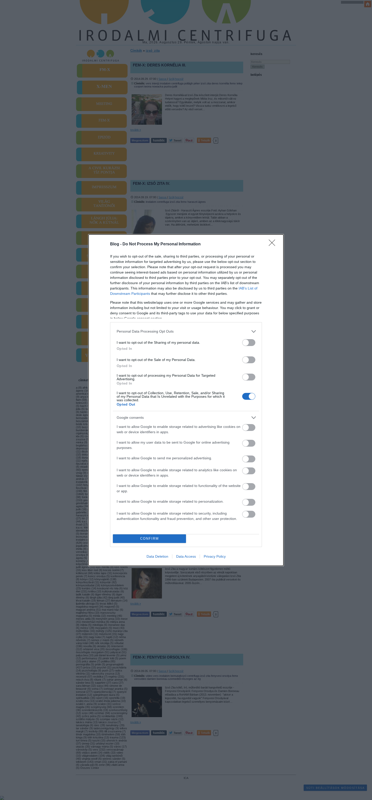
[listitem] (186, 331)
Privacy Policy (215, 556)
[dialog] (186, 400)
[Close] (273, 244)
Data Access (186, 556)
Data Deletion (157, 556)
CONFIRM (149, 538)
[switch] (248, 342)
